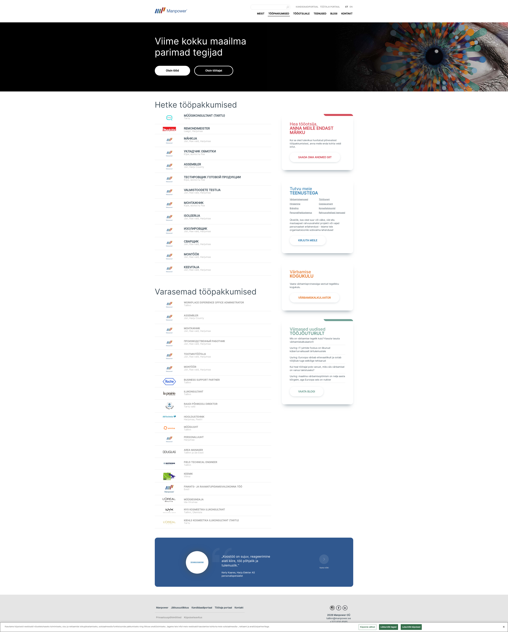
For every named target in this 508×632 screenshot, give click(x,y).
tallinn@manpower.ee (338, 618)
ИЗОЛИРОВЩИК (195, 228)
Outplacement (326, 204)
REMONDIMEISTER (197, 128)
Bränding (294, 208)
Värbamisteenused (299, 199)
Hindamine (295, 204)
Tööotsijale (301, 13)
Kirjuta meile (307, 240)
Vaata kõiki (324, 567)
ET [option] (346, 6)
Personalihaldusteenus (301, 212)
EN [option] (351, 6)
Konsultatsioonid (327, 208)
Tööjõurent (324, 199)
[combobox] (270, 7)
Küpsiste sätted (367, 627)
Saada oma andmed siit (315, 157)
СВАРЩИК (191, 241)
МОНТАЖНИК (194, 202)
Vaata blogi (306, 391)
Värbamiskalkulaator (314, 297)
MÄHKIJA (190, 138)
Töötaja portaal (330, 6)
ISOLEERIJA (192, 215)
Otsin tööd (172, 70)
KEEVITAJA (191, 267)
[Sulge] (504, 627)
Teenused (320, 13)
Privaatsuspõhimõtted (168, 617)
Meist (260, 13)
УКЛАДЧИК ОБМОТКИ (200, 151)
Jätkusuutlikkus (180, 607)
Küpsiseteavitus (193, 617)
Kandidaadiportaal (307, 6)
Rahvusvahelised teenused (332, 212)
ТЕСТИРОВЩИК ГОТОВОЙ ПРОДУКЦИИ (212, 177)
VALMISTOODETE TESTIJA (202, 190)
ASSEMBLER (192, 164)
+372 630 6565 (339, 621)
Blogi (333, 13)
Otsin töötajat (213, 70)
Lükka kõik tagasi (388, 627)
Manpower (162, 607)
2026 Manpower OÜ (338, 615)
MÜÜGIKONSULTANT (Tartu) (204, 115)
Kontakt (347, 13)
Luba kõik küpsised (411, 627)
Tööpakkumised (278, 13)
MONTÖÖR (191, 254)
